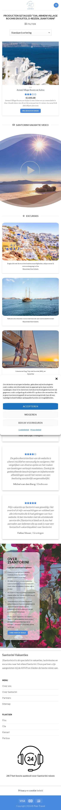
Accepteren (30, 406)
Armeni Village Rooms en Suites (30, 90)
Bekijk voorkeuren (30, 422)
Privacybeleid (35, 430)
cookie (32, 790)
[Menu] (56, 5)
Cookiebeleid (24, 430)
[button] (56, 378)
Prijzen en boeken (30, 111)
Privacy (22, 790)
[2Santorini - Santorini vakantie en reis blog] (30, 5)
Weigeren (30, 414)
